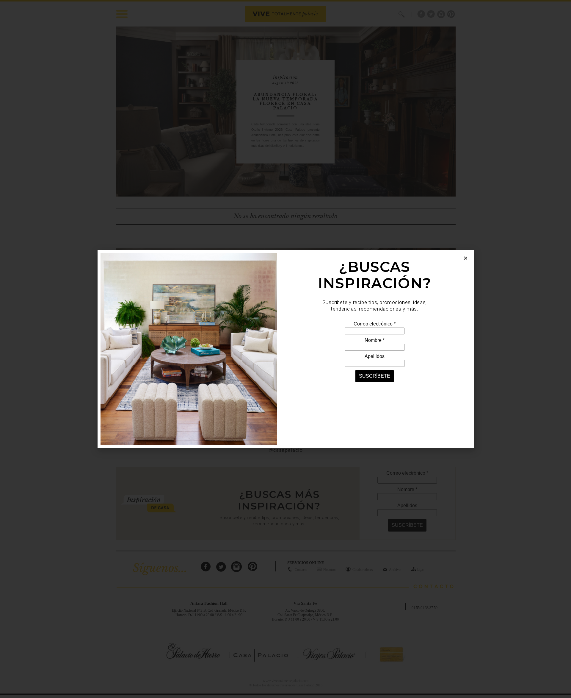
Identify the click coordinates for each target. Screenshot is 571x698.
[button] (465, 258)
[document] (285, 349)
